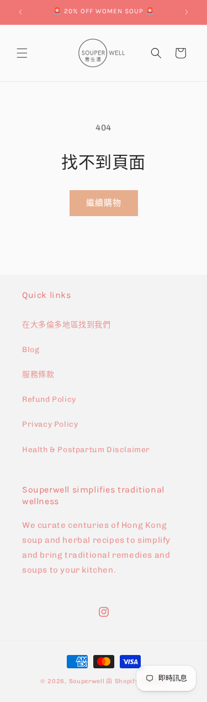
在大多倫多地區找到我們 (66, 324)
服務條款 (38, 374)
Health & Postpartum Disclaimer (86, 449)
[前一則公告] (20, 12)
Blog (30, 349)
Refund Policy (49, 399)
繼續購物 (103, 203)
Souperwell (87, 681)
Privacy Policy (50, 424)
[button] (22, 53)
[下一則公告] (186, 12)
